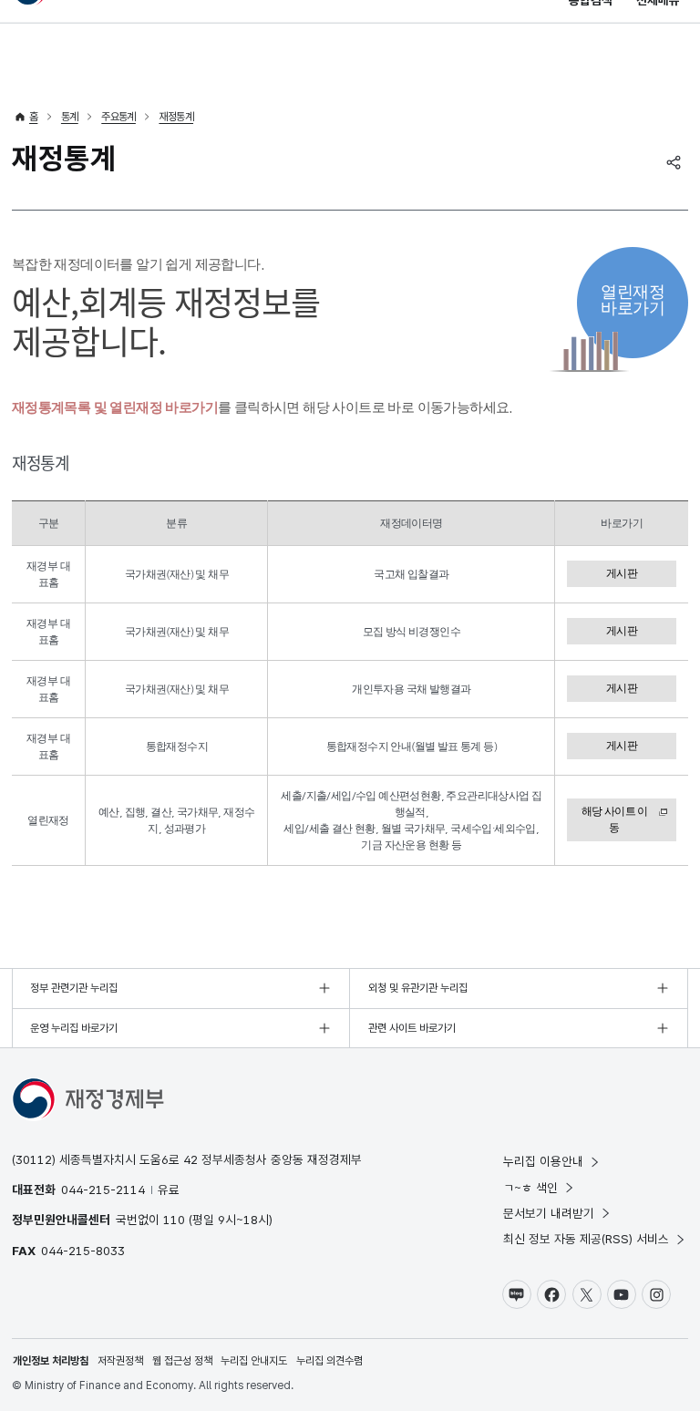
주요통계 (118, 116)
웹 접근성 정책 (182, 1360)
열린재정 (632, 299)
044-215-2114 (103, 1189)
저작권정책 (120, 1360)
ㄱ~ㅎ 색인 (530, 1187)
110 (174, 1219)
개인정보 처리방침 (50, 1360)
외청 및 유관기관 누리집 (418, 988)
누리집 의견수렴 (329, 1360)
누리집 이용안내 (543, 1161)
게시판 (621, 573)
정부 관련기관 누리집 (74, 988)
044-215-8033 (83, 1250)
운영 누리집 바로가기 (74, 1028)
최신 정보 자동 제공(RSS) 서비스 (586, 1238)
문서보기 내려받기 (548, 1213)
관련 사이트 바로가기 (412, 1028)
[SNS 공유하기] (673, 162)
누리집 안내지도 (254, 1360)
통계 (69, 116)
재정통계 (176, 116)
